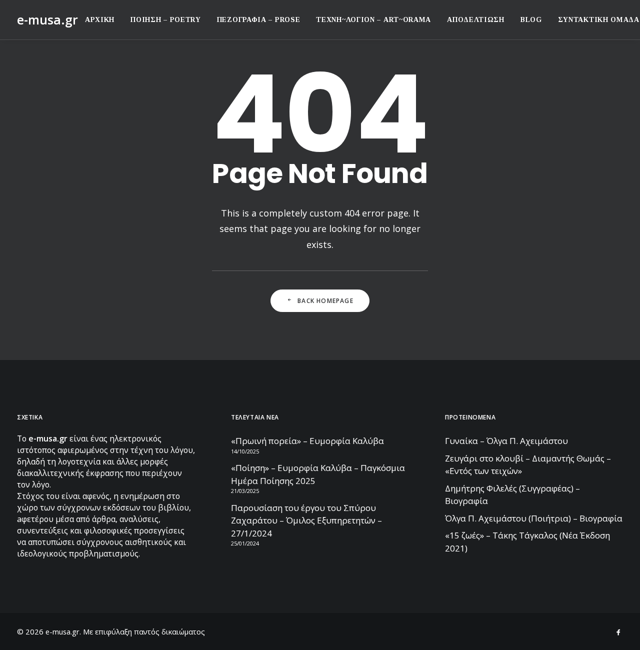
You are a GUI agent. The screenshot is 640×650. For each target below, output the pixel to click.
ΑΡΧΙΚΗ (99, 20)
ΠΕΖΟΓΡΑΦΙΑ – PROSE (258, 20)
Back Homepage (326, 300)
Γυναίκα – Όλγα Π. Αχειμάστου (506, 440)
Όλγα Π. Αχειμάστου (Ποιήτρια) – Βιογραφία (533, 518)
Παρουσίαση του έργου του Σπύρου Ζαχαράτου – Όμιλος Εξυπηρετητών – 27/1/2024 (306, 520)
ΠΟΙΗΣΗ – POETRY (165, 20)
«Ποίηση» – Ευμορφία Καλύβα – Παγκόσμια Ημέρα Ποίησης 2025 (318, 474)
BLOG (531, 20)
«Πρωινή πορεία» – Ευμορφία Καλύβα (307, 440)
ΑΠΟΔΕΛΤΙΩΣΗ (475, 20)
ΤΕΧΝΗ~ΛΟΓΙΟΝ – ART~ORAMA (373, 20)
